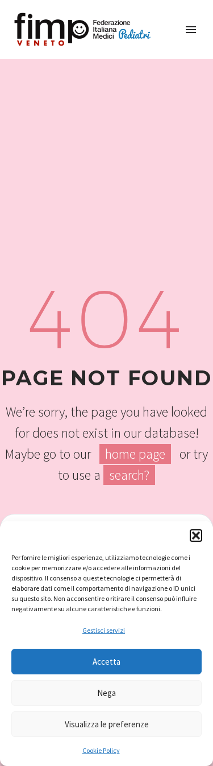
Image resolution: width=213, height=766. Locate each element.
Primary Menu (191, 29)
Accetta (106, 661)
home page (135, 454)
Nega (106, 692)
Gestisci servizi (103, 630)
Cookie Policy (101, 750)
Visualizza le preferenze (107, 724)
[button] (196, 535)
